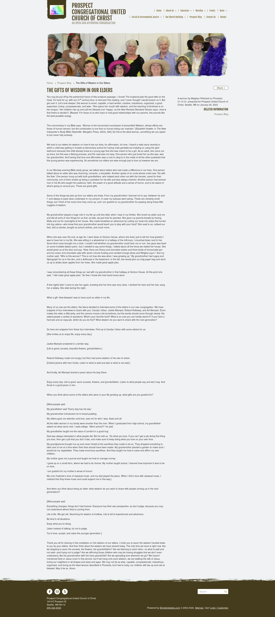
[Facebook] (49, 591)
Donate (223, 17)
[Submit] (225, 591)
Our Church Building (174, 17)
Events (212, 10)
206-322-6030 (54, 607)
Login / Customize (219, 607)
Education (184, 10)
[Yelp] (65, 591)
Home (158, 10)
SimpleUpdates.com (170, 607)
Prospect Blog (196, 17)
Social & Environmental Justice (145, 17)
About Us (170, 10)
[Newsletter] (57, 591)
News (222, 10)
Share (220, 87)
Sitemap (199, 607)
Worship (199, 10)
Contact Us (211, 17)
